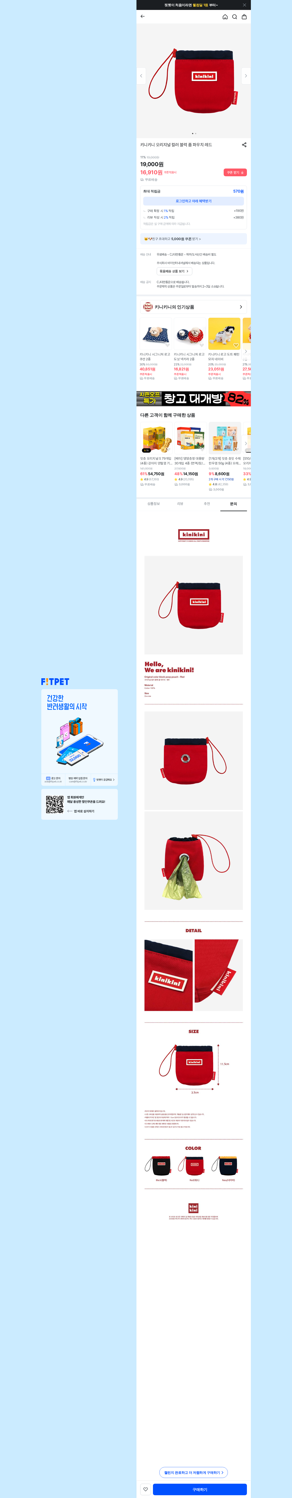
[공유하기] (244, 145)
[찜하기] (167, 345)
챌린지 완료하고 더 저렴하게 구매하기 (192, 1473)
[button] (55, 681)
